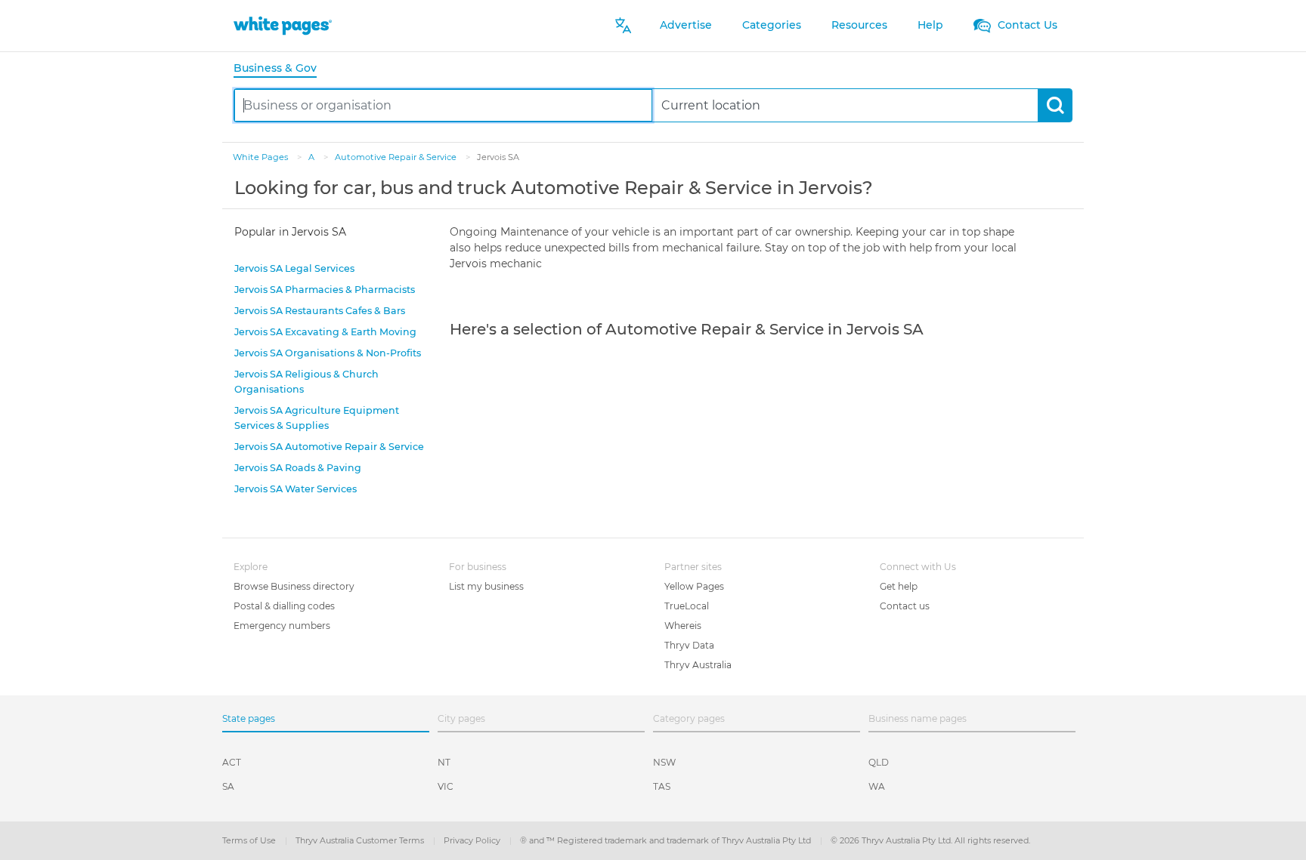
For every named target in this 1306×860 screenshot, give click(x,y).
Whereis (682, 625)
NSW (664, 762)
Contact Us (1026, 25)
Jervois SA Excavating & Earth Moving (325, 332)
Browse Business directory (294, 586)
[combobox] (443, 105)
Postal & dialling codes (284, 606)
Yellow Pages (694, 586)
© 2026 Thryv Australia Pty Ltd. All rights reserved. (930, 840)
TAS (661, 786)
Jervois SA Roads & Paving (297, 467)
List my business (486, 586)
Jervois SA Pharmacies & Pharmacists (324, 289)
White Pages (261, 157)
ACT (231, 762)
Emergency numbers (282, 625)
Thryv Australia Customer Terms (361, 840)
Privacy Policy (473, 840)
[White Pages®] (283, 25)
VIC (445, 786)
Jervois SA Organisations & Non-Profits (327, 353)
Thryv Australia (698, 664)
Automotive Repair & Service (397, 157)
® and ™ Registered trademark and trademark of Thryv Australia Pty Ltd (666, 840)
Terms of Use (250, 840)
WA (876, 786)
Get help (899, 586)
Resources (859, 25)
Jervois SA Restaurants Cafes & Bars (319, 310)
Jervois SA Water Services (295, 489)
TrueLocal (686, 606)
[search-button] (1055, 105)
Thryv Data (689, 645)
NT (444, 762)
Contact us (905, 606)
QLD (878, 762)
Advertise (686, 25)
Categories (771, 25)
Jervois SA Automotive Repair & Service (329, 446)
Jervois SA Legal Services (294, 268)
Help (930, 25)
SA (228, 786)
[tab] (281, 69)
